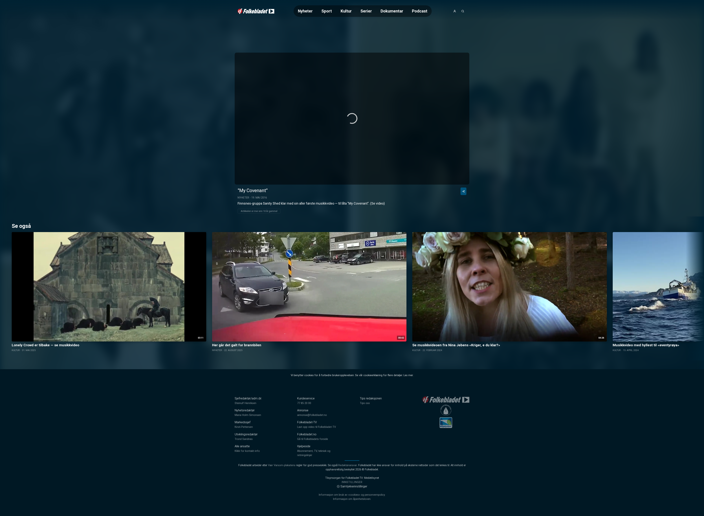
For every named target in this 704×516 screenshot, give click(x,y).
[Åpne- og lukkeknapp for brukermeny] (454, 11)
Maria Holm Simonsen (248, 415)
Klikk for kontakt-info (247, 451)
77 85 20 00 (304, 403)
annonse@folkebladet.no (312, 415)
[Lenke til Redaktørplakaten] (445, 410)
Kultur (346, 11)
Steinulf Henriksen (245, 403)
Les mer (408, 375)
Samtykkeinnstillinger (353, 486)
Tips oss (365, 403)
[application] (352, 119)
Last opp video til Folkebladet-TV (316, 427)
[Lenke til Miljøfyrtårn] (446, 422)
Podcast (419, 11)
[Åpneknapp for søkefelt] (462, 11)
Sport (326, 11)
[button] (352, 118)
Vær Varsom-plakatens (281, 465)
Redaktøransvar (347, 465)
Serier (366, 11)
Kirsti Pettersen (244, 427)
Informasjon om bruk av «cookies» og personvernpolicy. (352, 494)
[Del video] (463, 191)
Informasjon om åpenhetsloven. (352, 499)
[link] (256, 11)
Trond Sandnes (244, 439)
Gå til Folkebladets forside (312, 439)
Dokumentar (392, 11)
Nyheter (305, 11)
